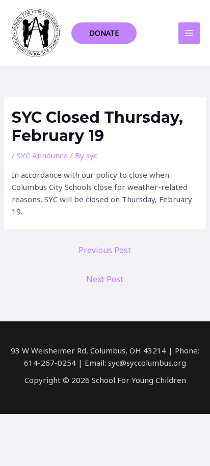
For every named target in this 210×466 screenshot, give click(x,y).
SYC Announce (42, 155)
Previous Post (104, 250)
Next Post (104, 279)
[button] (104, 33)
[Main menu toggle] (189, 33)
